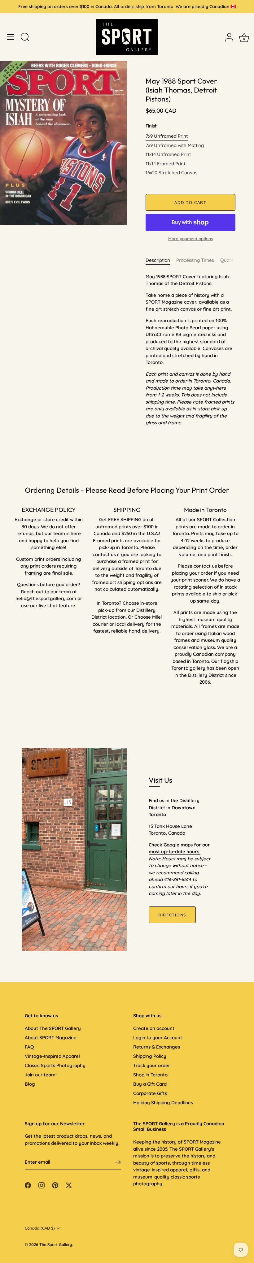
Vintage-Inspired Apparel (52, 1056)
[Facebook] (28, 1185)
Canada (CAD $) (40, 1228)
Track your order (151, 1065)
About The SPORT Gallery (53, 1028)
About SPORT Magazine (51, 1037)
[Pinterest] (55, 1185)
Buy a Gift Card (150, 1084)
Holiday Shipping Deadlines (163, 1102)
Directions (172, 914)
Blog (30, 1084)
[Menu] (11, 37)
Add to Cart (190, 202)
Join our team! (41, 1075)
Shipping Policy (149, 1056)
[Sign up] (118, 1162)
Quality (228, 260)
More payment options (190, 238)
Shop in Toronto (150, 1075)
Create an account (153, 1028)
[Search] (25, 38)
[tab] (161, 260)
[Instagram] (41, 1185)
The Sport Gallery (55, 1244)
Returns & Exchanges (156, 1047)
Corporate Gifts (150, 1093)
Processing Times (195, 260)
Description (158, 260)
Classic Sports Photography (55, 1065)
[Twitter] (69, 1185)
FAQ (29, 1047)
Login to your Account (157, 1037)
